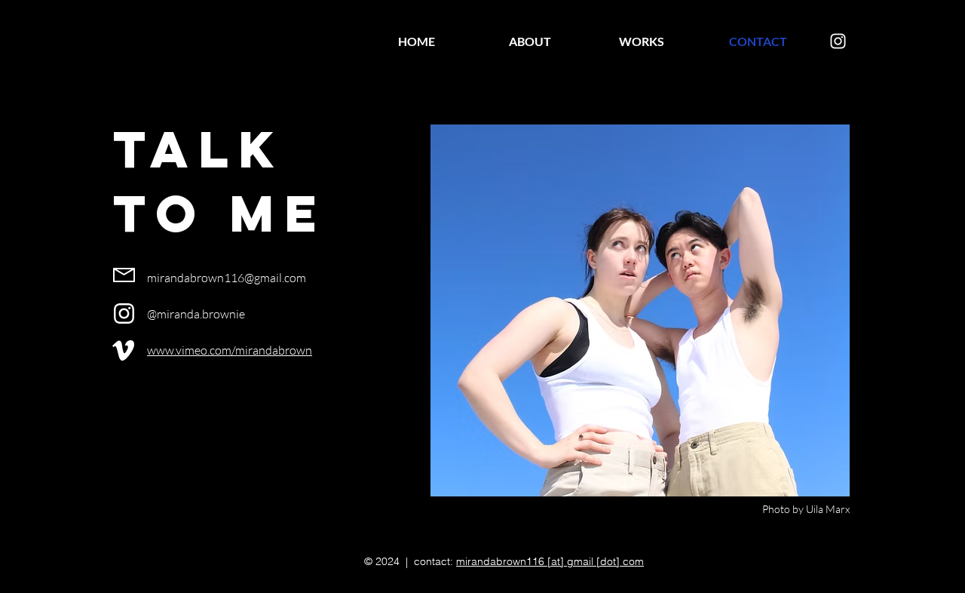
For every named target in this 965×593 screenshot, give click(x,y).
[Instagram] (838, 41)
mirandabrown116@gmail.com (226, 277)
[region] (127, 275)
